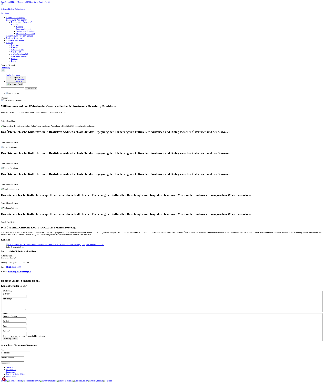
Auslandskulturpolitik (19, 54)
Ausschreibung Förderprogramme (19, 36)
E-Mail (6, 321)
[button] (13, 75)
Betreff (6, 294)
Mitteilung (7, 299)
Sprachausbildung (23, 29)
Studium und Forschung (25, 31)
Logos (13, 61)
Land (5, 326)
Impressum (10, 372)
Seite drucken (11, 376)
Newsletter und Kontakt (15, 40)
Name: (4, 350)
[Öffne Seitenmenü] (14, 84)
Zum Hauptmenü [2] (21, 2)
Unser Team (16, 52)
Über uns (9, 43)
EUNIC (14, 59)
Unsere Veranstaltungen (15, 17)
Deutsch (19, 81)
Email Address (7, 358)
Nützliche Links (17, 49)
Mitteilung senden (10, 339)
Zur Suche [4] (40, 2)
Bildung (14, 24)
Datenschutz (11, 370)
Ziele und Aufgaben (19, 56)
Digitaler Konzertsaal (14, 38)
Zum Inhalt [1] (7, 2)
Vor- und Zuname (10, 316)
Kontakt (14, 47)
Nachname (5, 353)
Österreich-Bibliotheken (25, 33)
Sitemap (9, 367)
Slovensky (6, 67)
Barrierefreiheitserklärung (16, 374)
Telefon (6, 331)
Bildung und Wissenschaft (16, 20)
